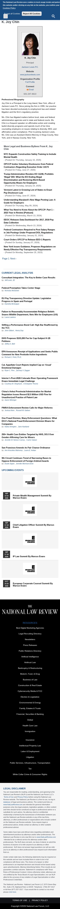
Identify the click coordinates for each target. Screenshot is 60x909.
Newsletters (30, 639)
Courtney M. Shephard (13, 384)
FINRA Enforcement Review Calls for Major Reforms (27, 408)
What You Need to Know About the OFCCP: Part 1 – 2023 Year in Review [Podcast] (29, 211)
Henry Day (19, 331)
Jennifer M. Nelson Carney (15, 440)
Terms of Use (9, 797)
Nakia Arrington (10, 427)
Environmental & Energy (30, 702)
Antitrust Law (30, 662)
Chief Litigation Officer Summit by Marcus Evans (33, 526)
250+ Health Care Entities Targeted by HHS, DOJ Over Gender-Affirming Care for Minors (28, 435)
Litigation (30, 757)
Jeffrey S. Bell (10, 344)
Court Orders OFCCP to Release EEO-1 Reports (27, 239)
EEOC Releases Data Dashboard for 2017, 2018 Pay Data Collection (29, 221)
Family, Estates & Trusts (30, 708)
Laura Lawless (10, 317)
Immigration (30, 731)
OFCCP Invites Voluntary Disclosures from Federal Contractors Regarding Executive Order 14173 (28, 165)
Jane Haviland (23, 427)
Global (30, 720)
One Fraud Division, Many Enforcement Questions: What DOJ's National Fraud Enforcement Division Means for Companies (29, 421)
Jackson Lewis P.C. (30, 67)
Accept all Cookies (12, 13)
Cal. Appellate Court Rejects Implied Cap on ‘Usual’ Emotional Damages (26, 366)
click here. (13, 892)
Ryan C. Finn (10, 370)
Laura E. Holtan (30, 450)
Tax (30, 768)
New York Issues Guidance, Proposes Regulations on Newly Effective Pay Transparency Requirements (30, 248)
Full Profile (30, 82)
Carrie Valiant (31, 440)
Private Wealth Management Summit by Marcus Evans (32, 497)
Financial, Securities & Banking (30, 714)
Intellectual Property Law (30, 745)
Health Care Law (30, 725)
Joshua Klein (10, 410)
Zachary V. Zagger (23, 370)
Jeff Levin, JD (10, 280)
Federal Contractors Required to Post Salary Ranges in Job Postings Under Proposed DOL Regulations (29, 231)
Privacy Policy (22, 797)
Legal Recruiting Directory (30, 634)
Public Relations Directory (30, 651)
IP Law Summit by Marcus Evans (29, 556)
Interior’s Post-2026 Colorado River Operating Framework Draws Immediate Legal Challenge (30, 379)
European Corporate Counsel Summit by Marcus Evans (33, 584)
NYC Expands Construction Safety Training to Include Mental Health (30, 155)
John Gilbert (9, 331)
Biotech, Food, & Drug (30, 674)
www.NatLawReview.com (12, 805)
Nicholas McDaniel (12, 291)
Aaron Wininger (10, 400)
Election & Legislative (30, 697)
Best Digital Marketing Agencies (30, 628)
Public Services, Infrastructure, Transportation (30, 763)
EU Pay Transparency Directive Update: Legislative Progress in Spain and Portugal (26, 299)
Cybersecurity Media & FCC (30, 691)
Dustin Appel (9, 464)
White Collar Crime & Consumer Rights (30, 774)
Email (31, 90)
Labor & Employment (30, 751)
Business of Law (30, 679)
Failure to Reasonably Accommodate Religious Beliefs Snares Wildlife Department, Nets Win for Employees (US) (30, 313)
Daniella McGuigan (12, 304)
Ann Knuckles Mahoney (14, 450)
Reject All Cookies (31, 13)
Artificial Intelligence (30, 657)
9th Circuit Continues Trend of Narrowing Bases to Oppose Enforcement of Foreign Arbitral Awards (26, 459)
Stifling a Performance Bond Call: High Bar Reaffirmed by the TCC (30, 326)
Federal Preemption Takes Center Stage (21, 288)
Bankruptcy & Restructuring (30, 668)
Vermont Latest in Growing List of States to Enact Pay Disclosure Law (28, 191)
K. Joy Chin (30, 58)
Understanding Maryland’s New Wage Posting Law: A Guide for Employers (29, 201)
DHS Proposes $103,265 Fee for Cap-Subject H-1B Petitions (26, 339)
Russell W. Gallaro (23, 410)
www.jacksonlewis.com (30, 74)
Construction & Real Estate (30, 685)
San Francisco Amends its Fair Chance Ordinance (26, 447)
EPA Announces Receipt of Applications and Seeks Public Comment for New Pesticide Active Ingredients (30, 353)
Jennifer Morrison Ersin (24, 464)
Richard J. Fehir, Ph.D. (13, 357)
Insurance (30, 740)
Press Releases (30, 645)
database (6, 802)
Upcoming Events (13, 470)
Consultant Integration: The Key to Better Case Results (28, 277)
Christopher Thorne (30, 384)
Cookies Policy (9, 8)
